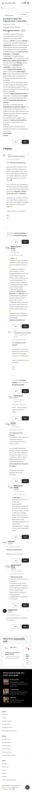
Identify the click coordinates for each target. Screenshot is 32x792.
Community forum (6, 748)
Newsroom (4, 763)
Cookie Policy (14, 787)
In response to (15, 252)
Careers (4, 770)
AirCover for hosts (6, 742)
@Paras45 (23, 193)
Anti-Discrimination (6, 721)
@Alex (13, 258)
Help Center (5, 714)
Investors (4, 773)
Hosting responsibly (7, 752)
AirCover (4, 717)
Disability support (6, 724)
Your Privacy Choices (7, 789)
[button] (27, 25)
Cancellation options (7, 727)
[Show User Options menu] (28, 3)
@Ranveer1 (17, 191)
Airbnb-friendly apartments (9, 755)
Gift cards (4, 776)
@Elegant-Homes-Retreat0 (18, 162)
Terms (8, 787)
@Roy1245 (14, 193)
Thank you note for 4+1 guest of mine (12, 653)
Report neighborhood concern (9, 730)
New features (5, 767)
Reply (25, 142)
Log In (22, 3)
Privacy (3, 787)
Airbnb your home (6, 739)
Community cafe (9, 15)
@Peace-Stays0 (20, 291)
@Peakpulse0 (15, 577)
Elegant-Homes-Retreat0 (11, 30)
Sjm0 (11, 647)
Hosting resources (6, 745)
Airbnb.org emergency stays (9, 779)
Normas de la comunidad (21, 235)
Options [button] (24, 14)
